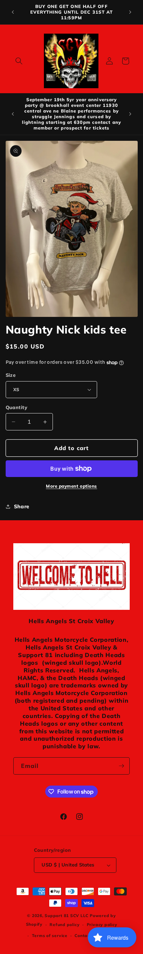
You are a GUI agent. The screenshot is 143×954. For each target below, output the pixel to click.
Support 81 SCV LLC (66, 915)
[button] (19, 61)
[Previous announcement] (13, 12)
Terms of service (50, 935)
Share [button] (21, 506)
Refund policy (64, 924)
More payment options (71, 486)
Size (11, 375)
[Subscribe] (121, 766)
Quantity (17, 407)
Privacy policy (102, 924)
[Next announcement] (130, 12)
